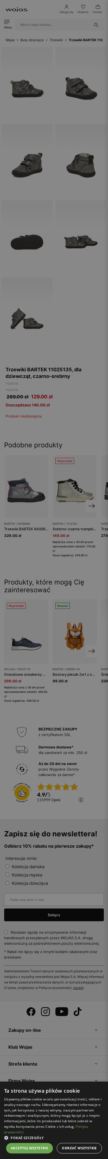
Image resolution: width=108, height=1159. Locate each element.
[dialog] (54, 579)
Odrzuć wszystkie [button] (79, 1148)
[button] (54, 1138)
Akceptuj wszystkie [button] (29, 1148)
